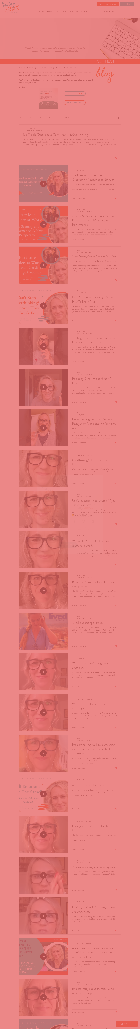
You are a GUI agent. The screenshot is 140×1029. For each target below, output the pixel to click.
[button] (101, 472)
